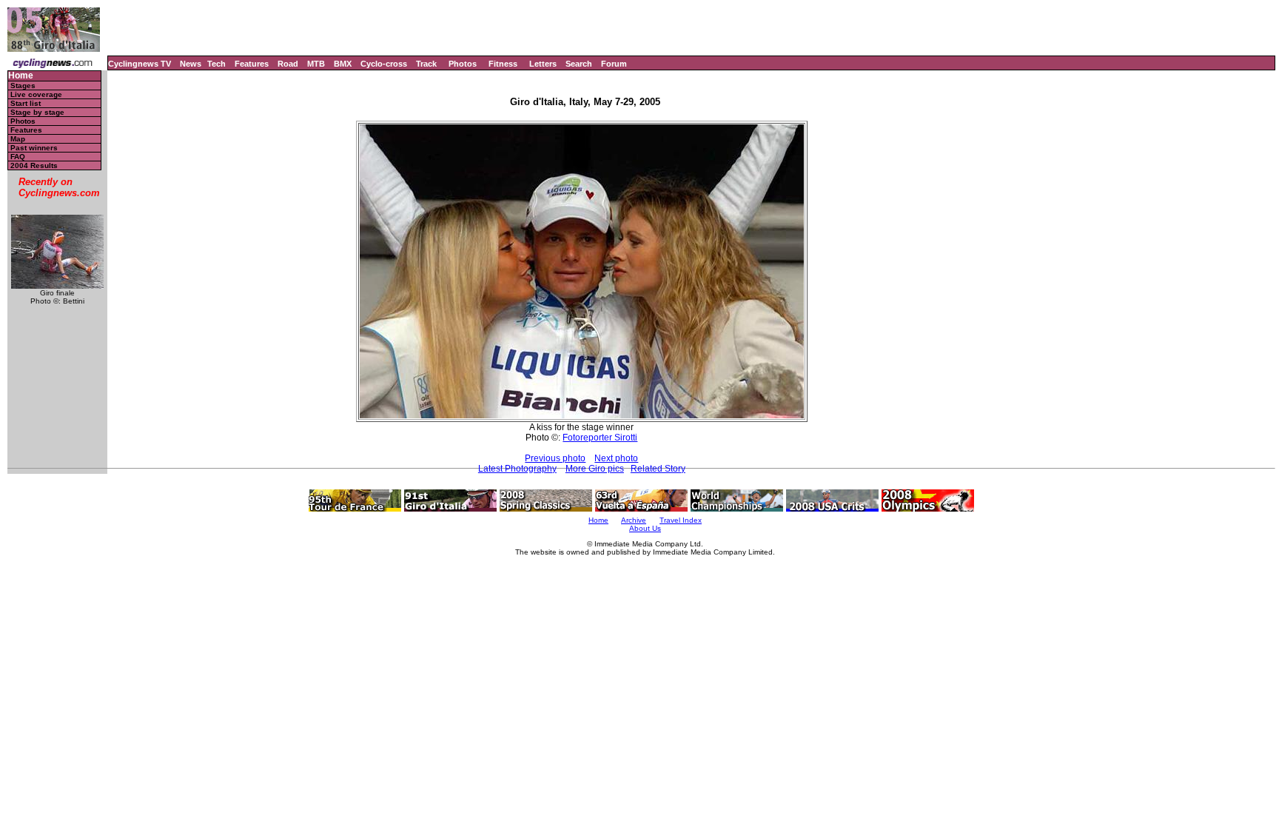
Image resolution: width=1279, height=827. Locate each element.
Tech (216, 63)
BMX (343, 63)
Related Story (658, 468)
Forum (614, 63)
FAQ (17, 157)
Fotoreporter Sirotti (600, 437)
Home (20, 76)
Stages (23, 85)
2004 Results (34, 165)
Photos (463, 63)
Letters (543, 63)
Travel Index (680, 520)
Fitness (503, 63)
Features (252, 63)
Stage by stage (37, 112)
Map (17, 139)
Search (578, 63)
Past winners (34, 148)
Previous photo (555, 458)
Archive (633, 520)
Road (288, 63)
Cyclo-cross (383, 63)
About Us (645, 528)
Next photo (616, 458)
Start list (25, 103)
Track (426, 63)
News (190, 63)
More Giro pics (594, 468)
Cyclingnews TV (139, 63)
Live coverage (36, 94)
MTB (316, 63)
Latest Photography (517, 468)
